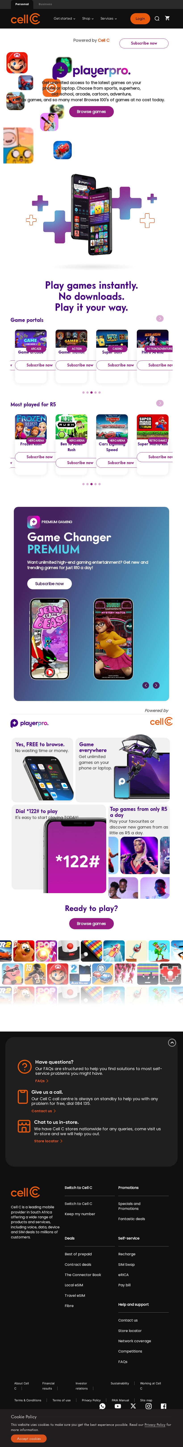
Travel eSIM (75, 1295)
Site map (146, 1400)
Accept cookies (29, 1438)
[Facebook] (165, 1407)
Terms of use (61, 1400)
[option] (30, 356)
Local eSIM (74, 1285)
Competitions (130, 1351)
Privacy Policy (91, 1400)
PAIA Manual (120, 1400)
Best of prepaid (78, 1254)
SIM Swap (126, 1264)
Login (140, 19)
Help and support (133, 1304)
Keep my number (80, 1214)
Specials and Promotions (129, 1206)
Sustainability (120, 1383)
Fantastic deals (131, 1219)
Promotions (128, 1187)
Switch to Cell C (78, 1187)
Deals (70, 1238)
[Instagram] (149, 1407)
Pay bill (124, 1285)
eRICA (123, 1274)
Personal (22, 4)
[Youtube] (119, 1407)
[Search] (157, 18)
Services (107, 18)
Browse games (91, 111)
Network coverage (134, 1341)
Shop (86, 18)
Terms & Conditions (27, 1400)
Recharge (126, 1254)
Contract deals (78, 1264)
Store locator (46, 1141)
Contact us (41, 1111)
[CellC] (25, 18)
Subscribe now (144, 43)
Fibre (69, 1305)
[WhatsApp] (103, 1407)
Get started (63, 18)
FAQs (40, 1080)
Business (45, 4)
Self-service (128, 1238)
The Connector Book (83, 1274)
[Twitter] (134, 1407)
